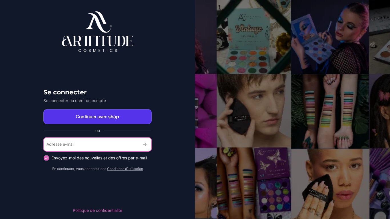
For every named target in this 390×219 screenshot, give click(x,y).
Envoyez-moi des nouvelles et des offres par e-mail (99, 157)
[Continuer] (145, 144)
